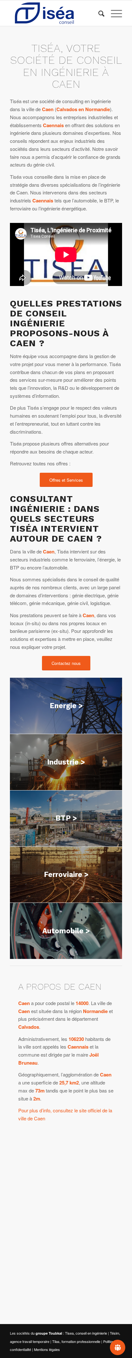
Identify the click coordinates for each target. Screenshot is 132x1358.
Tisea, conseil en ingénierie (86, 1333)
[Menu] (113, 13)
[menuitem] (98, 13)
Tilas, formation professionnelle (76, 1341)
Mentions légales (47, 1349)
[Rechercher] (98, 13)
